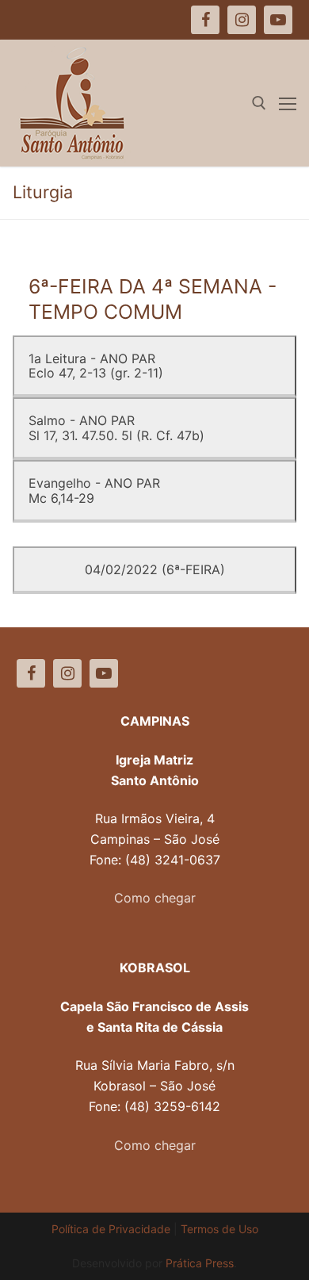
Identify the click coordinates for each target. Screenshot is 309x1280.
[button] (33, 50)
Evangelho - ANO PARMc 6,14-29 (94, 490)
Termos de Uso (219, 1229)
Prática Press (200, 1263)
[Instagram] (67, 673)
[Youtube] (104, 673)
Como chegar (155, 898)
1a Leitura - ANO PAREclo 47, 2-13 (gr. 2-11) (96, 366)
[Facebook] (31, 673)
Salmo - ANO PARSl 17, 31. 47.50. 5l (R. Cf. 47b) (116, 427)
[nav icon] (287, 103)
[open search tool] (259, 103)
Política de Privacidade (111, 1229)
